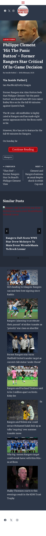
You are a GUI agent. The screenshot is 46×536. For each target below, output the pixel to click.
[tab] (18, 258)
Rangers (8, 157)
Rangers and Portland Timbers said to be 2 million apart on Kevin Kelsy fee (25, 392)
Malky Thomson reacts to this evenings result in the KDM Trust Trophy (24, 494)
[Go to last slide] (7, 231)
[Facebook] (5, 11)
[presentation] (23, 219)
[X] (9, 11)
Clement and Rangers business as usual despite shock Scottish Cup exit (34, 175)
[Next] (39, 231)
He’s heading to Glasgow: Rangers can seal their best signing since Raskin (24, 291)
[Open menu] (23, 2)
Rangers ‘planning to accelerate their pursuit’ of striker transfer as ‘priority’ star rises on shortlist (24, 324)
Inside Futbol (11, 73)
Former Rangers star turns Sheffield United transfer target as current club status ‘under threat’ (24, 358)
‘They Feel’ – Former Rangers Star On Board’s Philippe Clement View (12, 175)
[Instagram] (13, 11)
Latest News (9, 39)
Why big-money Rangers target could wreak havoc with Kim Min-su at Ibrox (24, 458)
